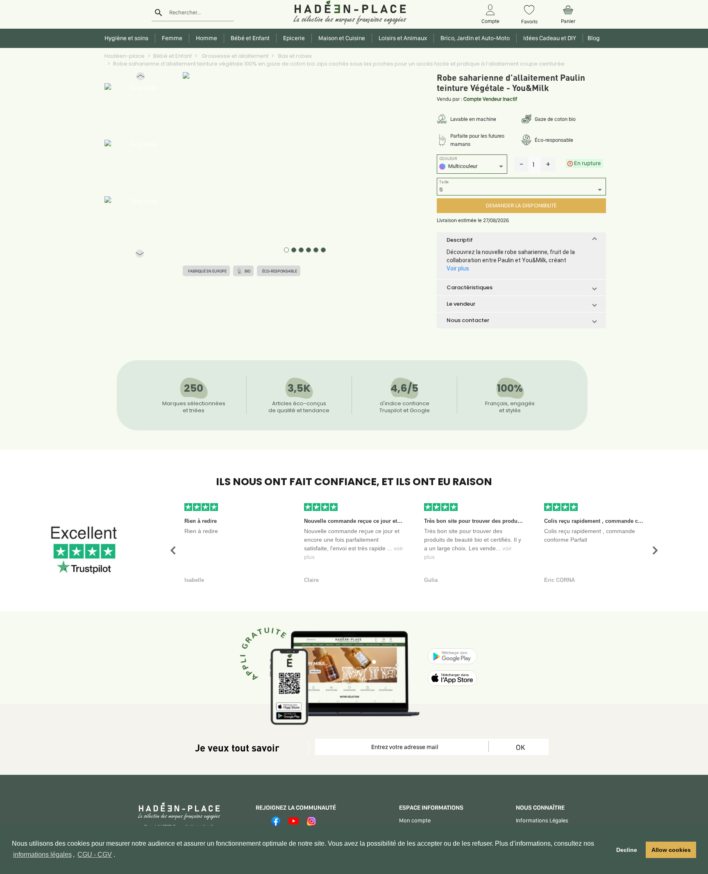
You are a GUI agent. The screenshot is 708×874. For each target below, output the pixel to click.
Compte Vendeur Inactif (490, 99)
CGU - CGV (94, 854)
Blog (592, 38)
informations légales (42, 854)
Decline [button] (626, 850)
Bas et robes (294, 56)
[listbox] (472, 167)
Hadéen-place (124, 56)
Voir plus (458, 268)
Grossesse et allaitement (234, 56)
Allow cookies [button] (671, 850)
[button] (140, 78)
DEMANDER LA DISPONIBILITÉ (521, 205)
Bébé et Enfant (172, 56)
